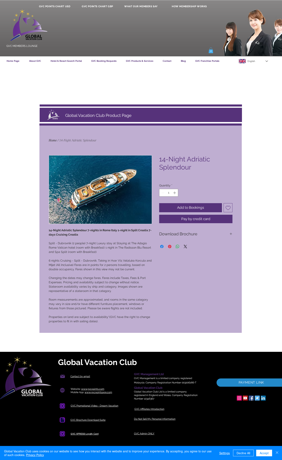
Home (53, 140)
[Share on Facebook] (161, 246)
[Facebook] (251, 398)
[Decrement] (162, 192)
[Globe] (62, 390)
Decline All (243, 453)
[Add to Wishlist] (228, 207)
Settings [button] (224, 453)
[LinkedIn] (263, 398)
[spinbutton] (168, 192)
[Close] (277, 453)
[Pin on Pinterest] (169, 246)
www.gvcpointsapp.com (98, 392)
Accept (264, 453)
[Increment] (175, 192)
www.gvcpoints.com (92, 389)
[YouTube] (245, 398)
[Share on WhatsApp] (177, 246)
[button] (211, 50)
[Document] (62, 406)
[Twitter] (257, 398)
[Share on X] (185, 246)
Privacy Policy (35, 455)
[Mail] (62, 376)
